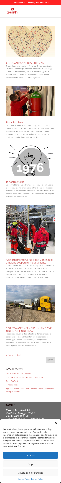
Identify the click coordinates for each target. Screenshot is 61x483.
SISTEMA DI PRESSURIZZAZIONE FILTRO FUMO (25, 377)
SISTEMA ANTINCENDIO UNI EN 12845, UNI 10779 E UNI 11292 (29, 329)
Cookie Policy (24, 479)
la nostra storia (15, 182)
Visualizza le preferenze (30, 472)
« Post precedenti (13, 355)
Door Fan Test (14, 122)
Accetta (30, 455)
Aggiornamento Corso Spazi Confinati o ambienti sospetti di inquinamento (29, 261)
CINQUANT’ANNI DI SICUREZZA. (25, 63)
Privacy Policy (37, 479)
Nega (30, 464)
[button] (56, 423)
